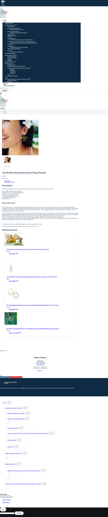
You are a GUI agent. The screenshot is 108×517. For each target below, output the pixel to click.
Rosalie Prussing (13, 428)
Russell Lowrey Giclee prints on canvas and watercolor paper (23, 42)
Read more (12, 253)
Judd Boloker (12, 440)
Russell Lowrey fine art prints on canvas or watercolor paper (28, 433)
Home (4, 20)
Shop (4, 402)
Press (4, 84)
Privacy (6, 383)
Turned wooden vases (12, 75)
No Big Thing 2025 (9, 23)
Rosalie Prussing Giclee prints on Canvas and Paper (21, 39)
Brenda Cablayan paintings (16, 413)
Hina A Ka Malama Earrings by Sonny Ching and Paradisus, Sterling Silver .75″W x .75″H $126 (32, 305)
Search (4, 90)
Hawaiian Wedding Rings (10, 61)
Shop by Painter (11, 26)
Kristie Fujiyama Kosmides (16, 418)
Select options (13, 333)
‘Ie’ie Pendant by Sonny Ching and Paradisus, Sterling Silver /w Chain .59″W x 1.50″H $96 (31, 277)
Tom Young (12, 73)
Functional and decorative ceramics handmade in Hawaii (23, 484)
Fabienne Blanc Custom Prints (14, 48)
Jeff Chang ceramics (12, 80)
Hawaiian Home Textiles (10, 53)
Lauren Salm (10, 44)
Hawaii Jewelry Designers (13, 453)
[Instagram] (2, 2)
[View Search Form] (4, 112)
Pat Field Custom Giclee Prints (16, 51)
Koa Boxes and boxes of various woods (16, 66)
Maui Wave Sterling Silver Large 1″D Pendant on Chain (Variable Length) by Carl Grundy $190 (32, 328)
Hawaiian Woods (10, 464)
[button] (2, 119)
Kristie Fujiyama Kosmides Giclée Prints (18, 32)
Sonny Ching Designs (12, 57)
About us (5, 83)
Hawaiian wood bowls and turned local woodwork (24, 470)
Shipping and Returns (8, 85)
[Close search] (3, 509)
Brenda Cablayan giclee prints (16, 29)
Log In (3, 5)
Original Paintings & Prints (13, 408)
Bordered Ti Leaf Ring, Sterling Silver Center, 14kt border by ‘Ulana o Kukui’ (27, 249)
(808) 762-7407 (40, 364)
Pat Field (10, 446)
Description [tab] (7, 180)
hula (29, 208)
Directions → (6, 502)
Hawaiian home (8, 81)
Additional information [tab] (9, 182)
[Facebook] (1, 505)
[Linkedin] (4, 2)
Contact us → (40, 370)
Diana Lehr (10, 36)
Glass (6, 77)
